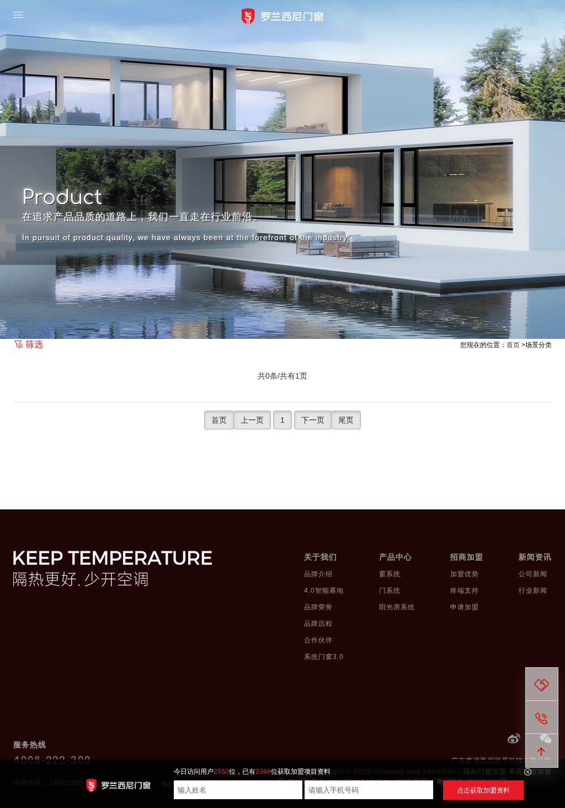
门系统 (390, 590)
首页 (513, 345)
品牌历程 (318, 624)
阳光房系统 (397, 607)
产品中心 (395, 556)
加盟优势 (464, 574)
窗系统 (390, 574)
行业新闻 (533, 590)
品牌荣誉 (318, 607)
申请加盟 (464, 607)
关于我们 (320, 556)
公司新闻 (533, 574)
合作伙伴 (318, 640)
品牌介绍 (318, 574)
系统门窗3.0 (324, 657)
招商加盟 (466, 556)
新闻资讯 (535, 556)
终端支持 (464, 590)
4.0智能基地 (324, 590)
